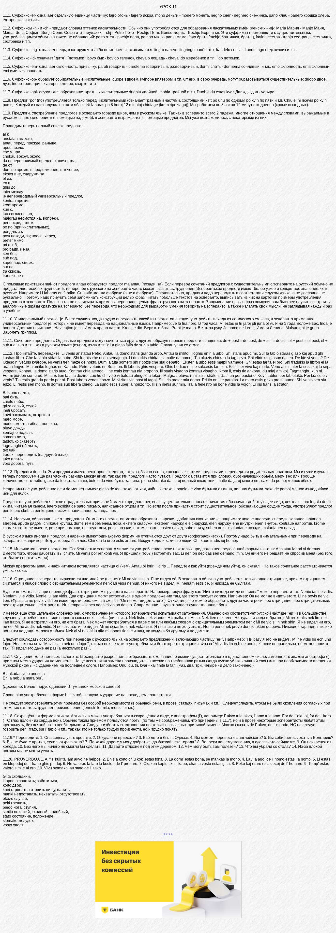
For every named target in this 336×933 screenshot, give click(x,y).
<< (165, 834)
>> (170, 834)
